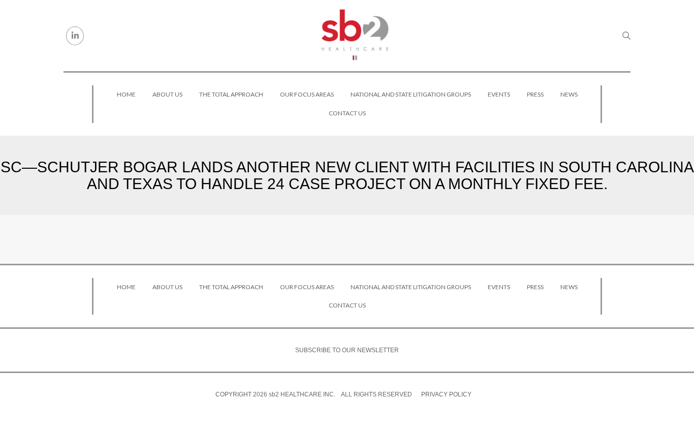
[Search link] (626, 36)
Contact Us (347, 113)
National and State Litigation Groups (411, 94)
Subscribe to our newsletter (347, 350)
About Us (167, 94)
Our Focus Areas (307, 94)
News (569, 94)
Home (126, 94)
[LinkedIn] (75, 35)
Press (535, 94)
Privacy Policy (446, 394)
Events (499, 94)
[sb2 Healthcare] (354, 35)
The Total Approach (231, 94)
